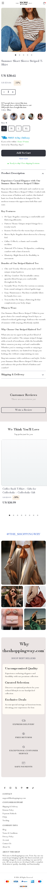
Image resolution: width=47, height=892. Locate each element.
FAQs (5, 817)
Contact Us (7, 844)
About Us (6, 847)
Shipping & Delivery (10, 807)
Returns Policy (8, 810)
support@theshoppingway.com (14, 798)
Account (6, 840)
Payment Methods (9, 814)
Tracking (6, 821)
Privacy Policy (8, 837)
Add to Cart (23, 153)
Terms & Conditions (10, 833)
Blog (4, 830)
